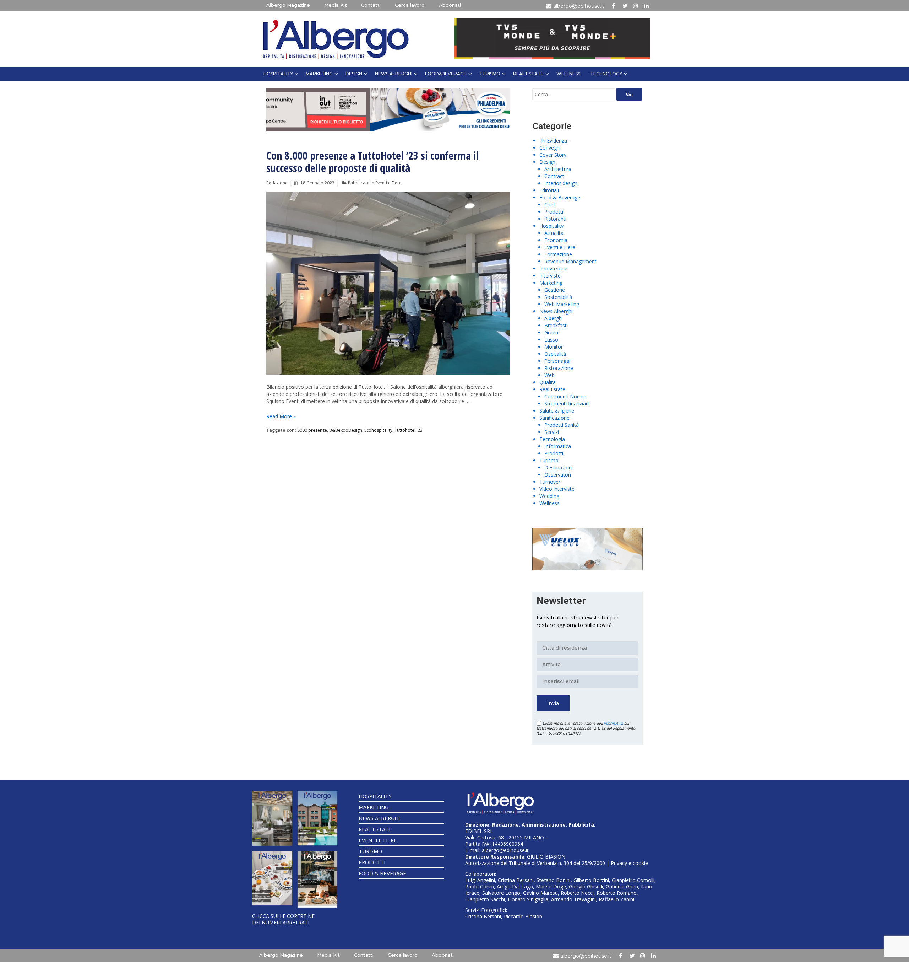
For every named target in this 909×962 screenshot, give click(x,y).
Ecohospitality (378, 430)
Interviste (550, 275)
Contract (554, 176)
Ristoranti (555, 218)
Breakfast (555, 325)
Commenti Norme (565, 396)
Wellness (568, 73)
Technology (606, 73)
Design (353, 73)
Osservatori (557, 474)
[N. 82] (318, 818)
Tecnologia (552, 439)
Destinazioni (558, 467)
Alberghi (553, 318)
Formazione (558, 254)
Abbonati (450, 5)
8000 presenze (312, 430)
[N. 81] (272, 878)
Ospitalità (555, 353)
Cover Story (552, 154)
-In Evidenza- (554, 140)
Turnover (549, 481)
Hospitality (278, 73)
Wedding (549, 496)
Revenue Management (570, 261)
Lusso (551, 339)
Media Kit (335, 5)
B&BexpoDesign (345, 430)
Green (551, 332)
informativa (613, 723)
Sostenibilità (558, 297)
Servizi (551, 432)
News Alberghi (393, 73)
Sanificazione (554, 417)
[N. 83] (272, 818)
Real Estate (528, 73)
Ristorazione (558, 368)
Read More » (281, 416)
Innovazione (553, 268)
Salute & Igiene (556, 410)
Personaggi (557, 361)
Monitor (553, 346)
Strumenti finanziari (566, 403)
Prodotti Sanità (561, 424)
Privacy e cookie (629, 863)
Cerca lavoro (410, 5)
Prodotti (553, 211)
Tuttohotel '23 (408, 430)
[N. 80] (318, 879)
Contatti (371, 5)
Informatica (557, 446)
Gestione (554, 289)
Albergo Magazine (288, 5)
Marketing (319, 73)
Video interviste (557, 488)
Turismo (489, 73)
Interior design (560, 183)
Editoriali (549, 190)
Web (549, 375)
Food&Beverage (446, 73)
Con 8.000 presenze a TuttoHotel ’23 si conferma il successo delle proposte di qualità (372, 161)
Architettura (557, 169)
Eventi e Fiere (388, 183)
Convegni (550, 147)
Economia (555, 240)
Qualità (547, 382)
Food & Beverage (559, 197)
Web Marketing (561, 304)
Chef (549, 204)
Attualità (554, 233)
